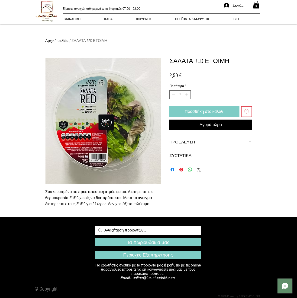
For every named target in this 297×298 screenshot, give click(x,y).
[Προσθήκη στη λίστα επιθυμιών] (246, 111)
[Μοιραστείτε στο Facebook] (172, 169)
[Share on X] (199, 169)
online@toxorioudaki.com (154, 278)
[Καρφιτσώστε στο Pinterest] (181, 169)
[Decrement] (173, 95)
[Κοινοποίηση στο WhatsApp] (190, 169)
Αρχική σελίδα (56, 41)
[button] (256, 4)
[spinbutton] (180, 95)
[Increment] (187, 95)
